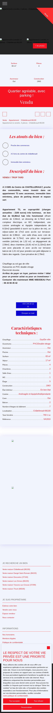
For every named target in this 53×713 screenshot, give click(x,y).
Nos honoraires (8, 635)
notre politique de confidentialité (15, 696)
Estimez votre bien (9, 606)
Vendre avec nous (9, 610)
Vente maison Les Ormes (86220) (15, 581)
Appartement (14, 120)
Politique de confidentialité (12, 642)
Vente (4, 120)
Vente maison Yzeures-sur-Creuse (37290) (19, 585)
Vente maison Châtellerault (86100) (16, 569)
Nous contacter (8, 617)
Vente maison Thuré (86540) (13, 589)
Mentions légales (9, 638)
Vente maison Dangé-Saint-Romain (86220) (19, 573)
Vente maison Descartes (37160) (15, 577)
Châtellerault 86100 (28, 120)
